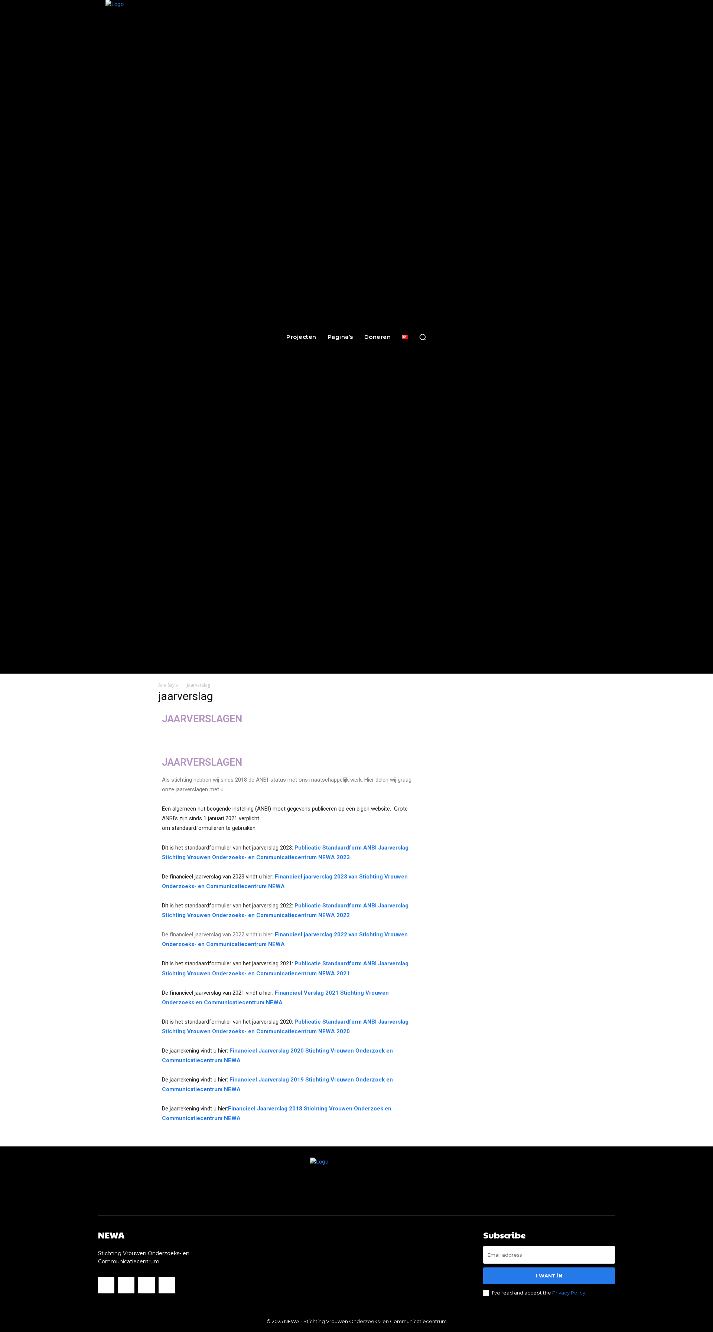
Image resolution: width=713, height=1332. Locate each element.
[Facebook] (106, 1285)
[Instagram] (126, 1285)
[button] (422, 337)
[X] (146, 1285)
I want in (549, 1276)
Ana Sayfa (168, 685)
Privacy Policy (568, 1293)
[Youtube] (167, 1285)
